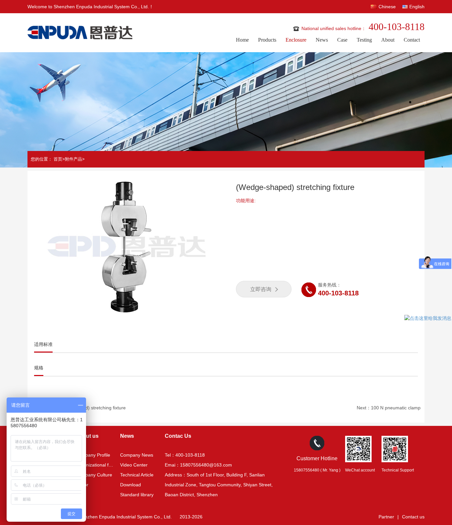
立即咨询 (260, 289)
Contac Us (178, 436)
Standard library (137, 494)
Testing (364, 40)
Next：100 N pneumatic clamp (389, 407)
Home (242, 40)
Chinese (387, 6)
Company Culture (93, 474)
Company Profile (92, 455)
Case (342, 40)
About (387, 40)
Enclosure (296, 40)
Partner (386, 516)
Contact (412, 40)
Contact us (413, 516)
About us (87, 436)
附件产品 (73, 159)
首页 (58, 159)
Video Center (134, 465)
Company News (136, 455)
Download (130, 484)
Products (267, 40)
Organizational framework (102, 465)
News (322, 40)
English (417, 6)
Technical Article (137, 474)
